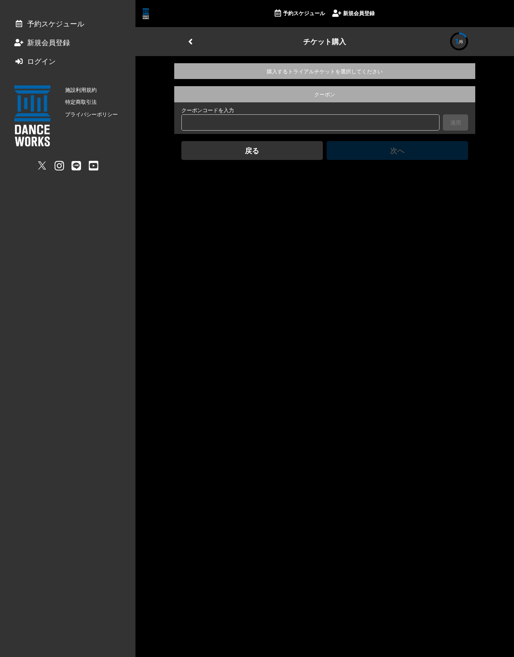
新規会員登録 (359, 13)
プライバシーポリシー (91, 114)
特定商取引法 (81, 102)
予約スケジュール (304, 13)
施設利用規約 (81, 90)
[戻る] (190, 41)
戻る (252, 150)
